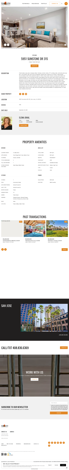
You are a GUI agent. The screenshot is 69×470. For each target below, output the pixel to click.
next (8, 45)
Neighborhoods (27, 443)
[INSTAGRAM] (52, 443)
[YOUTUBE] (58, 443)
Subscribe (59, 412)
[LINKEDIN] (55, 443)
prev (5, 45)
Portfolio (44, 3)
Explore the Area (63, 334)
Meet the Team (10, 443)
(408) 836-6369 (4, 434)
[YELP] (64, 443)
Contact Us (55, 3)
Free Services (35, 3)
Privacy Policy (65, 409)
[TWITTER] (61, 443)
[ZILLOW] (49, 446)
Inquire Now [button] (34, 65)
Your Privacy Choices (34, 468)
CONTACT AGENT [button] (23, 125)
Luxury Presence (10, 461)
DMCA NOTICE (4, 445)
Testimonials (25, 3)
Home (2, 443)
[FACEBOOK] (49, 443)
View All (64, 249)
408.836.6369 (29, 121)
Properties (18, 443)
